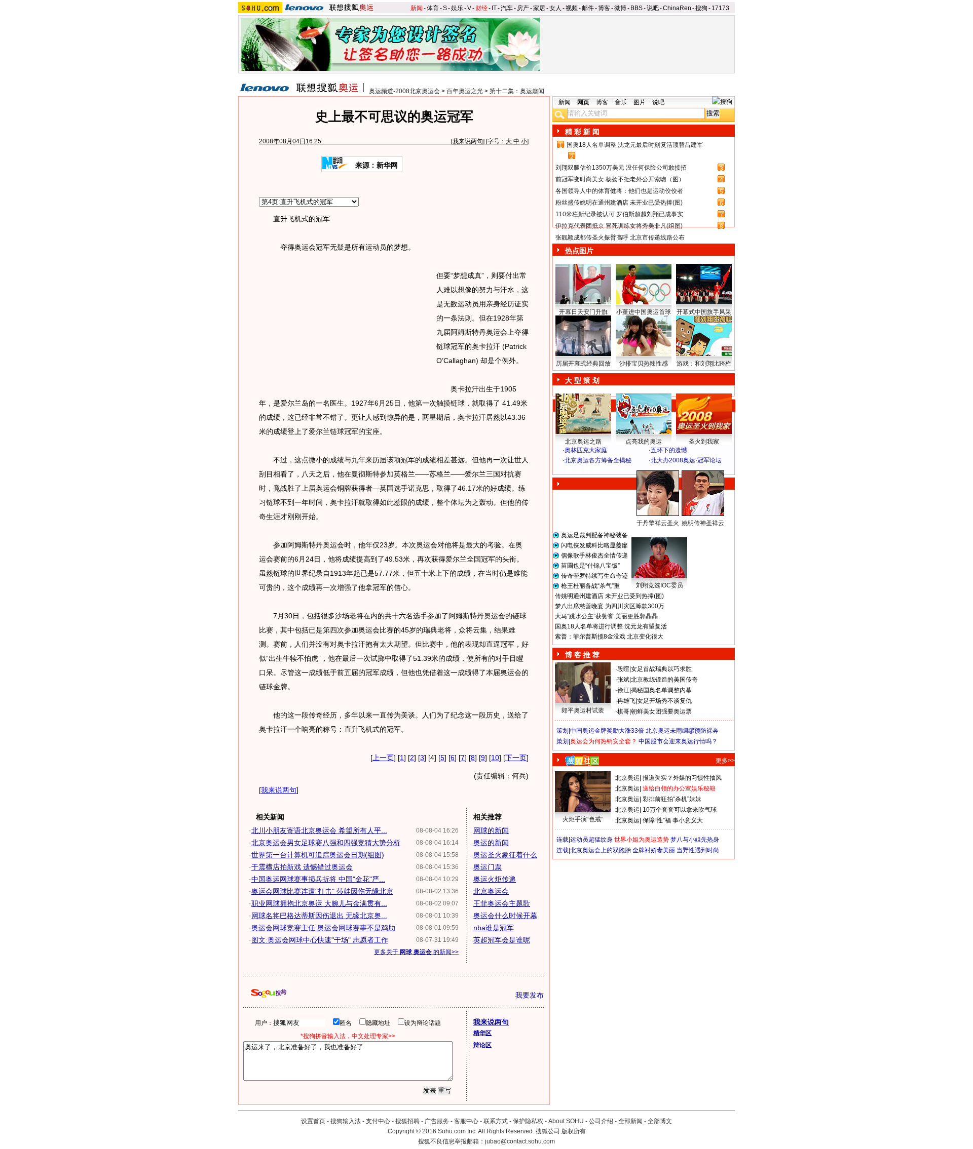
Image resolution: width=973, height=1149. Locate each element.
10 (495, 758)
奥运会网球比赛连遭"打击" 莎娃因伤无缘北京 (322, 891)
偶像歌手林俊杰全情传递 (594, 555)
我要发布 (529, 995)
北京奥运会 (491, 891)
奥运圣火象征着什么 (505, 855)
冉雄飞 (626, 700)
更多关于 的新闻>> (416, 952)
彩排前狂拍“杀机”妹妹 (672, 799)
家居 (539, 8)
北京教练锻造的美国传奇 (664, 679)
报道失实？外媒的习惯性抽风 (682, 777)
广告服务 (437, 1121)
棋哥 (623, 711)
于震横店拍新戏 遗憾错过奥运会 (302, 867)
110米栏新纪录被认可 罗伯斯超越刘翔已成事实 (619, 214)
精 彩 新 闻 (582, 132)
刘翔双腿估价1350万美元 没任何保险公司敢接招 (621, 167)
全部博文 (660, 1121)
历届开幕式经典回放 (583, 363)
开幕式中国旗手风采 (704, 311)
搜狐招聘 (407, 1121)
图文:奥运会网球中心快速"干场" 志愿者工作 (319, 940)
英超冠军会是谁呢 (501, 940)
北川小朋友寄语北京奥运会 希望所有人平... (319, 830)
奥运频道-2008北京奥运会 (404, 91)
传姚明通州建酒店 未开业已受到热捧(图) (609, 596)
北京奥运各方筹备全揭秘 (598, 460)
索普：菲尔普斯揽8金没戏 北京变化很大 (609, 636)
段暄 (623, 668)
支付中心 (378, 1121)
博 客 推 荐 (582, 655)
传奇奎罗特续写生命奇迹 (594, 575)
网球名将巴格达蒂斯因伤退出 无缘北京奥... (319, 916)
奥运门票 (487, 867)
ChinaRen (677, 8)
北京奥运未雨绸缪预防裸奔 (682, 730)
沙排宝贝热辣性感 (643, 363)
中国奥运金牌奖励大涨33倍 (607, 730)
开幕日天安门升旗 (583, 311)
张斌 (623, 679)
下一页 (516, 758)
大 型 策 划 (582, 380)
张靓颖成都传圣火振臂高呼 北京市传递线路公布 (620, 237)
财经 (481, 8)
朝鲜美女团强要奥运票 (661, 711)
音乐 (621, 102)
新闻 (416, 8)
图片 (639, 102)
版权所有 (574, 1131)
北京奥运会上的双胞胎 (600, 850)
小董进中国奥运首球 (643, 311)
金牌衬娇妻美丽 (653, 850)
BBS (636, 8)
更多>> (725, 760)
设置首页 (313, 1121)
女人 (555, 8)
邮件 (588, 8)
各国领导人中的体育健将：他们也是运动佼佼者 (619, 190)
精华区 (482, 1033)
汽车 (507, 8)
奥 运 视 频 (583, 470)
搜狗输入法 (345, 1121)
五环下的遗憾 (669, 450)
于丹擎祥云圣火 (658, 523)
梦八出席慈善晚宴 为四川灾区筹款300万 (609, 606)
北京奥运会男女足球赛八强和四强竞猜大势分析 (325, 843)
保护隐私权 (528, 1121)
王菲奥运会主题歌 (501, 903)
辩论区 (482, 1045)
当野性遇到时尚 (698, 850)
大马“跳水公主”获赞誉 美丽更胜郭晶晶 (606, 616)
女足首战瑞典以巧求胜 (661, 668)
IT (494, 8)
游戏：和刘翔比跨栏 (704, 363)
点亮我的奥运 (643, 441)
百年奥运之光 (464, 91)
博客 (604, 8)
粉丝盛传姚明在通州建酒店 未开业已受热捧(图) (619, 202)
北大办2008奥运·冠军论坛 (686, 460)
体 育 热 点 (648, 533)
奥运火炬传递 (494, 879)
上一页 (383, 758)
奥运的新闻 (491, 843)
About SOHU (566, 1121)
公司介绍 (601, 1121)
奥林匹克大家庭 (586, 450)
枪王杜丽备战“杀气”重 (590, 585)
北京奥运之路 (583, 441)
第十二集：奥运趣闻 (517, 91)
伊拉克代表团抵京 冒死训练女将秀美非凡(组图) (619, 225)
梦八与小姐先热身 (694, 839)
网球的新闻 (491, 830)
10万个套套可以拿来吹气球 (680, 809)
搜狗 (701, 8)
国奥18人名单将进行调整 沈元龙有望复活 (611, 626)
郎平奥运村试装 (583, 710)
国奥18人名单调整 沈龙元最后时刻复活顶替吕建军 (635, 144)
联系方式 (495, 1121)
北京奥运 (627, 777)
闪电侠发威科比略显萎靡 (594, 545)
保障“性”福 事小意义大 (673, 820)
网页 (583, 102)
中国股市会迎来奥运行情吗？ (678, 741)
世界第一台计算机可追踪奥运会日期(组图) (317, 855)
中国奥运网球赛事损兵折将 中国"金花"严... (318, 879)
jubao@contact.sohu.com (520, 1141)
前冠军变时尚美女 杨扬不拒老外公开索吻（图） (620, 179)
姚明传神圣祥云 (703, 523)
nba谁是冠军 (493, 928)
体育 (433, 8)
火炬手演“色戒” (583, 819)
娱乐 (457, 8)
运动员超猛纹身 (591, 839)
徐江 (623, 690)
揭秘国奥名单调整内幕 (661, 690)
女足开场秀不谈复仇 (664, 700)
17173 (720, 8)
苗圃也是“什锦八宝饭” (590, 565)
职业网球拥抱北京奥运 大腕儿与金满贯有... (319, 903)
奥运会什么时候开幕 (505, 916)
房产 (523, 8)
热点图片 (579, 251)
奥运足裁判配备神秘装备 (594, 535)
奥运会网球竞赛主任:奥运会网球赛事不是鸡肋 (323, 928)
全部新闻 (630, 1121)
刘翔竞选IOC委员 (659, 585)
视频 (572, 8)
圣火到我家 (704, 441)
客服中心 (466, 1121)
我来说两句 (468, 141)
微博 (620, 8)
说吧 (653, 8)
